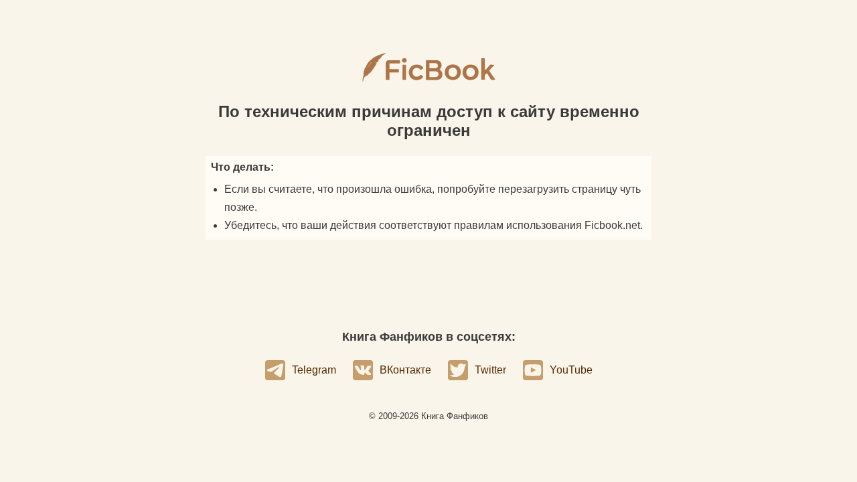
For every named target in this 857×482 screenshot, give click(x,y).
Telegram (314, 370)
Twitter (490, 370)
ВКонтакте (405, 370)
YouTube (571, 370)
